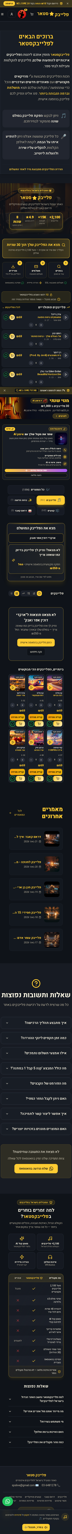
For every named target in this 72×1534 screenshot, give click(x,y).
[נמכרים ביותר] (23, 593)
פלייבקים (62, 1496)
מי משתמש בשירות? (52, 1422)
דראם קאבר (49, 1496)
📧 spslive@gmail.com (25, 1485)
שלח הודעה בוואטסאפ (33, 1168)
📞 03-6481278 (51, 1485)
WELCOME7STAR (28, 390)
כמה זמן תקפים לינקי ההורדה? (43, 1038)
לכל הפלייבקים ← (11, 307)
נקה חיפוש (36, 652)
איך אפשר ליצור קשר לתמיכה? (43, 1113)
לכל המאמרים (19, 813)
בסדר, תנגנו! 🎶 (34, 1527)
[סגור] (67, 3)
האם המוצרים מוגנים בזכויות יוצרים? (39, 1129)
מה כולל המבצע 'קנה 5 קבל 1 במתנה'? (38, 1068)
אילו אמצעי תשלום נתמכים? (45, 1053)
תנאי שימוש (60, 1500)
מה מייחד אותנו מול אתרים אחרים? (43, 1411)
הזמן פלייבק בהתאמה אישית (36, 642)
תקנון (26, 1515)
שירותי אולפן (15, 1496)
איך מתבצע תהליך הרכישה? (45, 1022)
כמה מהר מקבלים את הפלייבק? (45, 1442)
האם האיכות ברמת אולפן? (49, 1432)
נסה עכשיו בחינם (39, 470)
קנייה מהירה (54, 717)
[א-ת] (33, 593)
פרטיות (17, 1515)
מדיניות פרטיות (44, 1500)
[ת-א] (28, 593)
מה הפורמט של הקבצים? (48, 1083)
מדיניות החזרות (26, 1500)
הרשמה (9, 3)
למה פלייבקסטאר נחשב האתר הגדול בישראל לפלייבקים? (42, 1399)
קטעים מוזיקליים (33, 1496)
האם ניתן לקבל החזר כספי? (46, 1098)
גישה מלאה (36, 475)
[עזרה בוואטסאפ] (7, 1501)
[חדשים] (39, 593)
